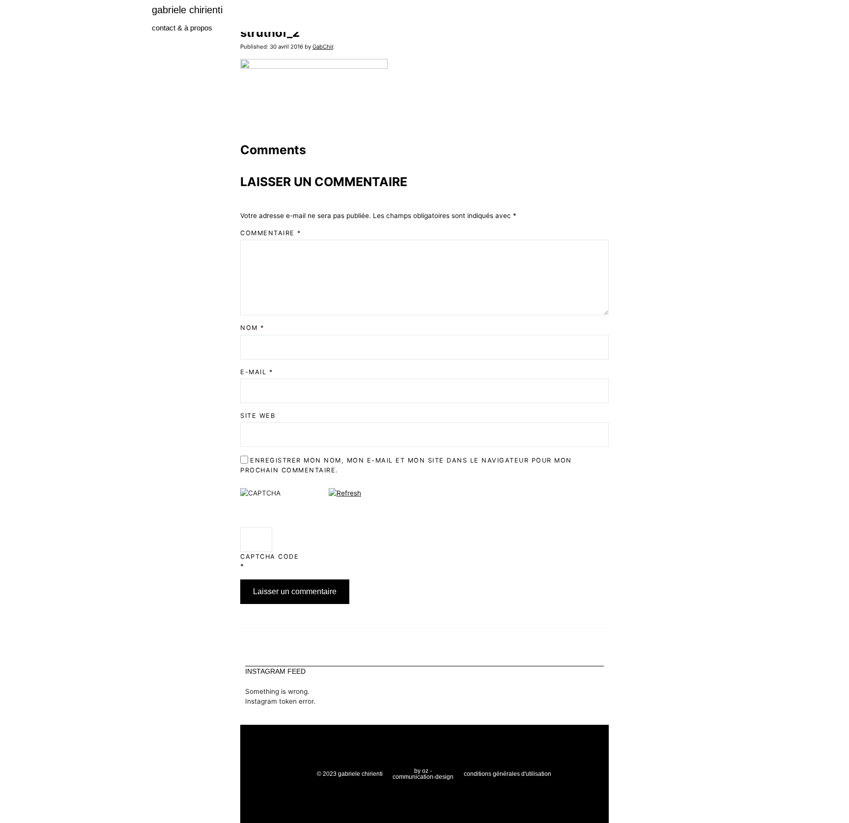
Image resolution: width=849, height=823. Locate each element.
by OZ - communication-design (423, 774)
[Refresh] (345, 493)
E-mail (256, 372)
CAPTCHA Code (269, 556)
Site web (257, 415)
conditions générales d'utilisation (507, 773)
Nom (252, 327)
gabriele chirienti (187, 9)
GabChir (322, 46)
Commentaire (270, 233)
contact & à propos (182, 28)
